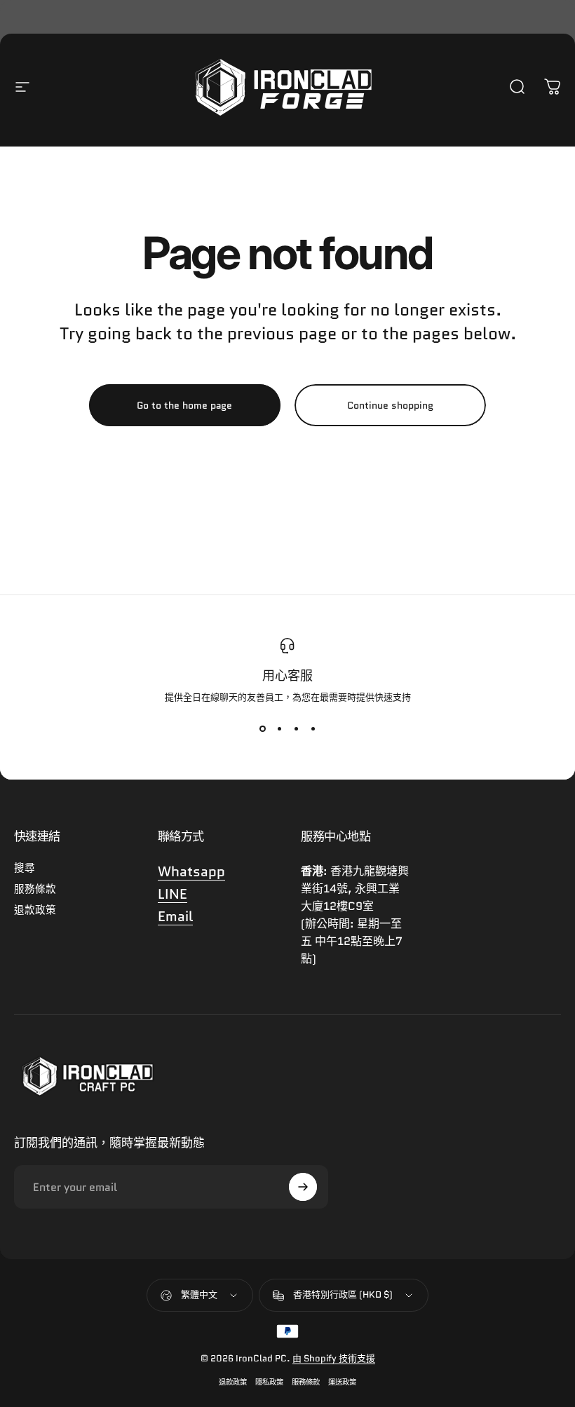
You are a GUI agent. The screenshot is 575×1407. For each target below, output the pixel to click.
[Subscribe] (303, 1187)
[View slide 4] (312, 729)
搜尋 (24, 868)
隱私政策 (269, 1382)
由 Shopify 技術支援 (333, 1358)
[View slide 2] (279, 729)
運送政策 (342, 1382)
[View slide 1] (262, 729)
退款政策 (35, 910)
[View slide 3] (296, 729)
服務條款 (35, 889)
